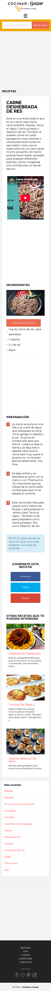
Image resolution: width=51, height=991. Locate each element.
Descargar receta (23, 323)
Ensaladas (9, 810)
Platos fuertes (12, 837)
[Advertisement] (25, 58)
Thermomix (10, 863)
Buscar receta (40, 25)
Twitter (25, 587)
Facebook (25, 576)
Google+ (25, 598)
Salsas (7, 856)
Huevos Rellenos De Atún (22, 760)
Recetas (25, 948)
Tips (6, 870)
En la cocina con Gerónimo (19, 804)
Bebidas (8, 791)
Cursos (25, 955)
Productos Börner (14, 850)
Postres (8, 843)
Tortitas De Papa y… (22, 704)
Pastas (7, 830)
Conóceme (25, 958)
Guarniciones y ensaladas (18, 824)
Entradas (9, 817)
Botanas (8, 797)
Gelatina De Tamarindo (24, 653)
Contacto (25, 962)
